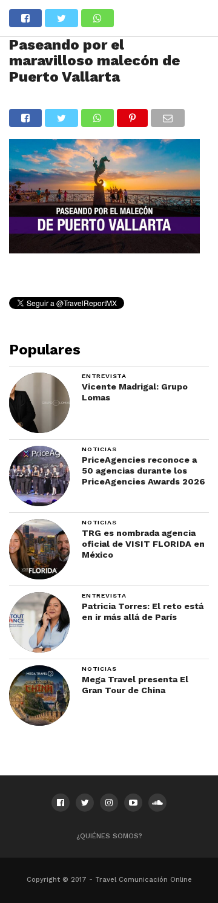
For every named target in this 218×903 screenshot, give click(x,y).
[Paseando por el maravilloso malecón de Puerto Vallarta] (104, 249)
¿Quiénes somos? (109, 836)
